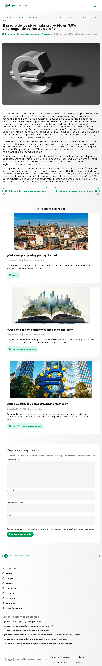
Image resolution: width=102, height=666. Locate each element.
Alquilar (9, 583)
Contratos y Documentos (17, 34)
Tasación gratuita (14, 608)
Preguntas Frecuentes (30, 426)
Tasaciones (47, 34)
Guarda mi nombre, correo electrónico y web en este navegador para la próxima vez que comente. (50, 529)
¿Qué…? (15, 426)
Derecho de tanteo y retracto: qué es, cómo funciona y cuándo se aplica (38, 643)
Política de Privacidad (60, 657)
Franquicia (11, 588)
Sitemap (77, 662)
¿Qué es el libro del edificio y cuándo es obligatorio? (40, 329)
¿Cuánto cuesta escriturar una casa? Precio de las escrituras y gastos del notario (43, 635)
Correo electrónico (16, 503)
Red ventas (11, 598)
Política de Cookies (61, 662)
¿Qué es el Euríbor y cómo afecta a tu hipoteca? (37, 404)
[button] (95, 6)
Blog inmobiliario (9, 17)
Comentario (13, 460)
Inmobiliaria (24, 17)
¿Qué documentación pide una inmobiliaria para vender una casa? (36, 639)
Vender (9, 573)
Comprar (10, 578)
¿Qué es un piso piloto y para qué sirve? (32, 255)
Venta (15, 275)
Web (9, 515)
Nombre (11, 490)
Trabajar (10, 593)
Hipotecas (10, 603)
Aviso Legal (79, 657)
